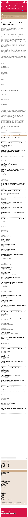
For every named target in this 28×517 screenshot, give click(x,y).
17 (1, 465)
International (3, 485)
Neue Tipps (8, 5)
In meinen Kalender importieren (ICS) (2, 19)
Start (2, 5)
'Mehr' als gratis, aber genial (6, 499)
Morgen (3, 6)
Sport (2, 496)
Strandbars (3, 493)
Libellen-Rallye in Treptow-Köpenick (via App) (11, 318)
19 (3, 465)
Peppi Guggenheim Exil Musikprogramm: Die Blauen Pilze (13, 197)
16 (8, 464)
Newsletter (8, 8)
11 (2, 464)
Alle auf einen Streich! (6, 322)
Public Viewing (4, 482)
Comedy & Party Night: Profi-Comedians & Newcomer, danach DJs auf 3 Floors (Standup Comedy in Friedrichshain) (12, 170)
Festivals (3, 474)
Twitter (23, 10)
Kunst (2, 480)
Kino (2, 478)
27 (4, 466)
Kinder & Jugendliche (5, 490)
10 (1, 464)
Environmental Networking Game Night (9, 386)
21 (5, 465)
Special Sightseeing (5, 472)
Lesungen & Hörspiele (5, 481)
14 (5, 464)
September (21, 6)
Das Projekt (3, 509)
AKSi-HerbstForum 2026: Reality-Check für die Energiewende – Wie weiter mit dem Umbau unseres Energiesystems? (12, 369)
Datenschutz (3, 511)
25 (2, 466)
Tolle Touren (3, 473)
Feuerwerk (3, 476)
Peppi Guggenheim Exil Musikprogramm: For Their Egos (13, 218)
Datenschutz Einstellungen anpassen (8, 513)
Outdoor (2, 494)
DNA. (4, 127)
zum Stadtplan (16, 27)
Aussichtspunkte (4, 475)
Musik (2, 486)
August (15, 6)
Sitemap (8, 511)
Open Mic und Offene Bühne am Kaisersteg (10, 137)
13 (4, 464)
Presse (7, 509)
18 (2, 465)
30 (8, 466)
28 (5, 466)
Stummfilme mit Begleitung (7, 300)
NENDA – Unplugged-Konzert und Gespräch (10, 277)
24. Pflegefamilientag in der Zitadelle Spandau (11, 234)
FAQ (14, 10)
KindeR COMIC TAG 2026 (6, 267)
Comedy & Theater (4, 483)
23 (8, 465)
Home (2, 16)
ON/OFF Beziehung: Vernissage (8, 223)
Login (26, 10)
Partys (2, 497)
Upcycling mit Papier (5, 343)
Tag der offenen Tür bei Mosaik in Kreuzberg (10, 375)
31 (1, 467)
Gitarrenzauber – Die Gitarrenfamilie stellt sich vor (12, 327)
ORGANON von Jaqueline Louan (8, 229)
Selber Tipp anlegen (5, 10)
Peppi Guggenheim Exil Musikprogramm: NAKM (11, 207)
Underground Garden (5, 332)
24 (1, 466)
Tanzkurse (12, 16)
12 (3, 464)
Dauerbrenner (15, 8)
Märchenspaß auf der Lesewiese (8, 244)
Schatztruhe (3, 492)
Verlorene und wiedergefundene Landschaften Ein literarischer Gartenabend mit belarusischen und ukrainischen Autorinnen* (11, 144)
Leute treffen (3, 488)
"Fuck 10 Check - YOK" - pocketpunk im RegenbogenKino (13, 391)
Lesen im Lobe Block (5, 239)
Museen (2, 479)
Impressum (24, 509)
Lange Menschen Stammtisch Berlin (9, 288)
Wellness (3, 491)
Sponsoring (19, 509)
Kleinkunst (3, 484)
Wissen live (3, 487)
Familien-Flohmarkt (5, 272)
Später (2, 8)
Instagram (20, 10)
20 (4, 465)
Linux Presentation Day (6, 397)
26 (3, 466)
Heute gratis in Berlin (17, 5)
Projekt (11, 10)
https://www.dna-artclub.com (9, 130)
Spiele (2, 495)
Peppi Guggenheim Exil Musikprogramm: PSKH (11, 202)
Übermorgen (9, 6)
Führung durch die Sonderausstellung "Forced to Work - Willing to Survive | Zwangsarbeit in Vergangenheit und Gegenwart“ (13, 184)
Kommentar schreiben (10, 134)
